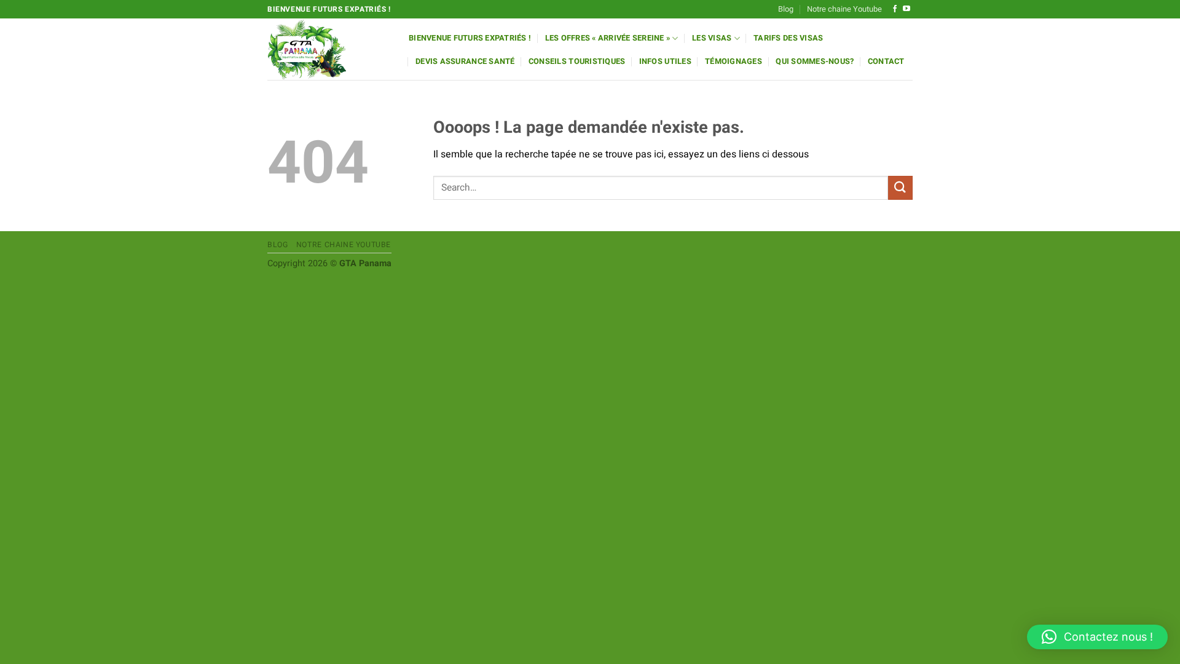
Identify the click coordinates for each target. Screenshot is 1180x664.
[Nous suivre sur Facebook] (895, 9)
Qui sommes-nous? (815, 61)
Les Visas (711, 38)
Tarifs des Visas (788, 38)
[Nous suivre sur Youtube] (906, 9)
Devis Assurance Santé (464, 61)
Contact (886, 61)
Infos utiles (665, 61)
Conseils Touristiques (577, 61)
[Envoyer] (900, 188)
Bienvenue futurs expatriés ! (470, 38)
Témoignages (733, 61)
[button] (1097, 637)
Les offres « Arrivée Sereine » (608, 38)
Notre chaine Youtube (844, 9)
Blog (785, 9)
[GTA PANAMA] (328, 49)
